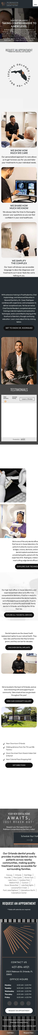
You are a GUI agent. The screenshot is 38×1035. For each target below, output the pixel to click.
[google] (9, 1003)
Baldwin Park (14, 883)
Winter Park (29, 877)
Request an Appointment (19, 1011)
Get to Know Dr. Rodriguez (19, 328)
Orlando (18, 875)
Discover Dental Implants (19, 647)
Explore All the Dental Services (19, 615)
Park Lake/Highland (10, 890)
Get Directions (19, 765)
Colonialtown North (27, 890)
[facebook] (16, 1003)
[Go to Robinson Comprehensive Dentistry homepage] (19, 939)
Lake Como (12, 880)
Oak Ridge (28, 875)
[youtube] (28, 1003)
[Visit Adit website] (23, 439)
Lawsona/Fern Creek (19, 888)
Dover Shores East (11, 885)
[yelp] (22, 1003)
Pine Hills (7, 877)
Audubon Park (24, 880)
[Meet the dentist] (18, 377)
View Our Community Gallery (19, 701)
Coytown (25, 883)
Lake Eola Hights (27, 885)
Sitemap (13, 1022)
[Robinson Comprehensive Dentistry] (9, 4)
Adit (34, 1026)
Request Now (28, 1033)
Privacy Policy (22, 1022)
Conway (9, 875)
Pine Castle (17, 877)
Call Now (10, 1033)
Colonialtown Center (19, 893)
